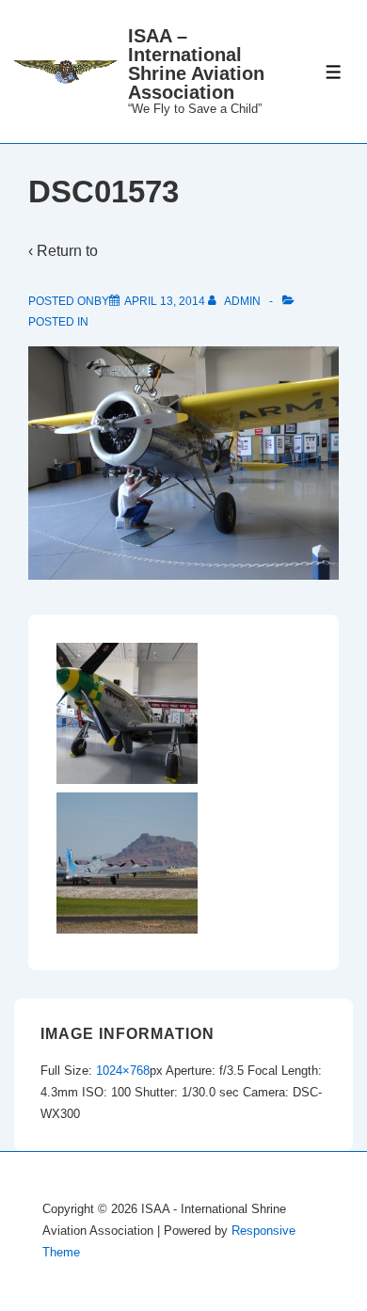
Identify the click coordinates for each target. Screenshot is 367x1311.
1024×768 (123, 1070)
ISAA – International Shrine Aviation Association (196, 64)
